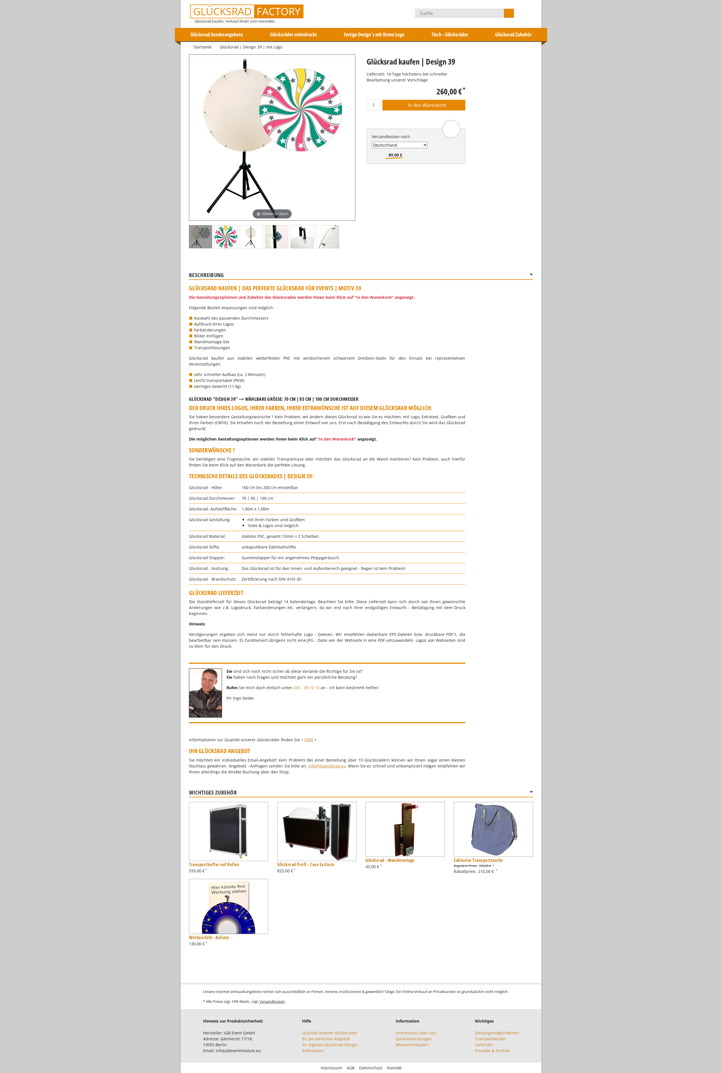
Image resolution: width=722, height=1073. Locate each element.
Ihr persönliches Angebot (326, 1038)
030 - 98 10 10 (306, 687)
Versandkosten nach (391, 136)
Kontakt (394, 1067)
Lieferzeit (483, 1044)
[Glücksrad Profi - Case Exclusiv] (316, 831)
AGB (351, 1067)
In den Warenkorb (426, 105)
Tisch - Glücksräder (450, 34)
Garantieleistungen (414, 1038)
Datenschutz (371, 1067)
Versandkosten (272, 1001)
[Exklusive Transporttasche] (493, 829)
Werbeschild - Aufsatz (209, 937)
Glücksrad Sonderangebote (216, 34)
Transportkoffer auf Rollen (214, 864)
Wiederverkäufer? (412, 1044)
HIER (308, 739)
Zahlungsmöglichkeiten (497, 1033)
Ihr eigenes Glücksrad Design (329, 1044)
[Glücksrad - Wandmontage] (405, 829)
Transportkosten (490, 1038)
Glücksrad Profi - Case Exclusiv (305, 864)
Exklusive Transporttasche (478, 860)
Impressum (331, 1067)
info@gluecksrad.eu (327, 766)
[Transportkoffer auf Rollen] (228, 831)
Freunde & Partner (492, 1050)
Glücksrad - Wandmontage (390, 860)
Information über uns (416, 1033)
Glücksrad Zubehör (513, 34)
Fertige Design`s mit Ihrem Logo (374, 34)
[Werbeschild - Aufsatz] (228, 906)
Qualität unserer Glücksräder (329, 1033)
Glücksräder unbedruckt (293, 34)
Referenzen (313, 1050)
